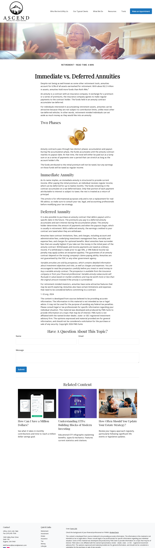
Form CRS (73, 529)
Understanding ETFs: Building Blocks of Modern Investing (75, 425)
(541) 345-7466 (13, 531)
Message (20, 350)
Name (18, 336)
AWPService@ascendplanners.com (15, 545)
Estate (43, 536)
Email (81, 336)
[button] (59, 11)
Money (43, 544)
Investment (45, 534)
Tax (42, 541)
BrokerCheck (114, 532)
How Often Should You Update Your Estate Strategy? (118, 423)
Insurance (44, 539)
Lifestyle (43, 546)
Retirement (44, 531)
